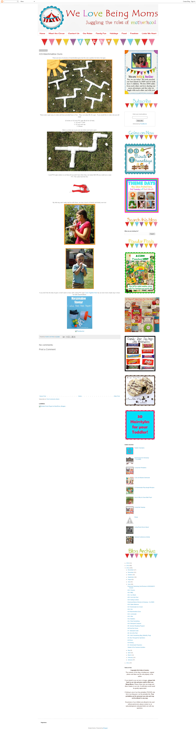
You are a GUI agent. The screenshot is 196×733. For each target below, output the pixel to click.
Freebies (134, 33)
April (129, 652)
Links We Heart (149, 33)
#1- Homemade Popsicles (135, 645)
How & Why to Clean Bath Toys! (143, 497)
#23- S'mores (131, 590)
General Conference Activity (142, 537)
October (130, 574)
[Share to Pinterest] (75, 337)
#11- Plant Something (134, 621)
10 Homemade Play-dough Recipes (144, 487)
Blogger (105, 728)
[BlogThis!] (69, 337)
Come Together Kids (91, 293)
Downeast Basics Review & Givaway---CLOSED (141, 602)
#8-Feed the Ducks (133, 628)
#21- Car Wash (132, 595)
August (130, 579)
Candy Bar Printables (140, 467)
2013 (128, 565)
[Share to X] (71, 337)
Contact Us (73, 33)
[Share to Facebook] (73, 337)
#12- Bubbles (131, 619)
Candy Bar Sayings (139, 507)
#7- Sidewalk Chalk (133, 630)
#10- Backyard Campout (134, 623)
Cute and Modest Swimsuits (142, 477)
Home (42, 33)
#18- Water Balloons (133, 604)
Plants (136, 517)
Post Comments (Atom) (53, 399)
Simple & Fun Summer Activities (136, 647)
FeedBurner (143, 124)
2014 (128, 563)
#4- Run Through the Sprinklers (136, 638)
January (130, 660)
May (129, 650)
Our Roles (87, 33)
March (130, 655)
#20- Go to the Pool (133, 597)
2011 (128, 663)
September (131, 577)
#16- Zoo (130, 609)
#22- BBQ (130, 592)
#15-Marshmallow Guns (134, 611)
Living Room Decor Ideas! (141, 527)
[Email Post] (63, 336)
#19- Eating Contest (133, 599)
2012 (128, 568)
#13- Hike (130, 616)
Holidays (114, 33)
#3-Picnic (130, 640)
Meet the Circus (57, 33)
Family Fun (101, 33)
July (129, 582)
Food (124, 33)
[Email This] (67, 337)
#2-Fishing (131, 642)
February (130, 657)
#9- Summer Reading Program (136, 626)
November (131, 572)
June (129, 584)
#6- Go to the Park (133, 633)
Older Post (117, 396)
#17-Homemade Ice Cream (135, 607)
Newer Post (43, 396)
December (131, 570)
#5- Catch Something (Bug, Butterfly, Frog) (139, 635)
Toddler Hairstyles (139, 448)
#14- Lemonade (132, 614)
